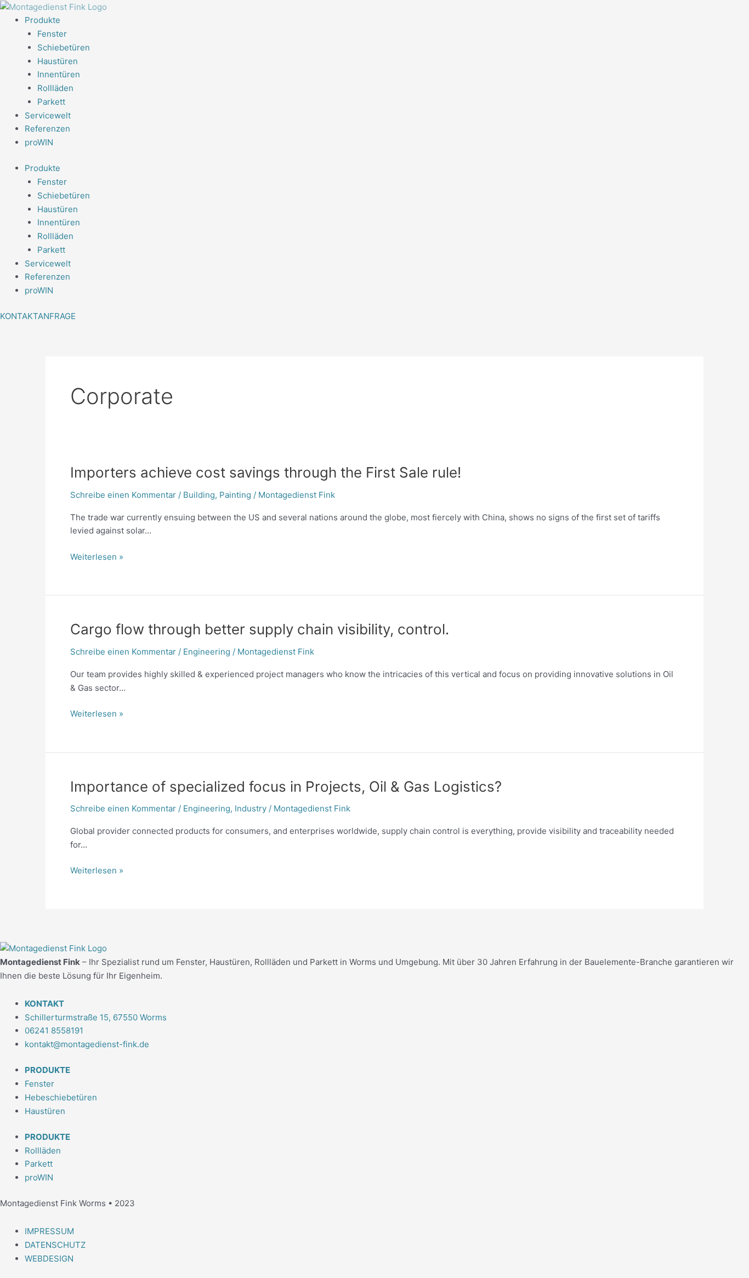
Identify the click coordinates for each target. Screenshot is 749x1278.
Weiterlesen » (96, 557)
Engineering (206, 651)
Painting (235, 495)
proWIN (39, 142)
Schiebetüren (63, 47)
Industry (250, 808)
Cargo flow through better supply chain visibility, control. (259, 629)
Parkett (51, 101)
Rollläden (55, 88)
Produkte (42, 20)
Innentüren (58, 74)
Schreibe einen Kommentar (123, 495)
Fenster (52, 34)
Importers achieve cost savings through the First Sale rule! (265, 472)
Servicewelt (48, 115)
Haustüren (57, 61)
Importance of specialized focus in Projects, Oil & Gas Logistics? (286, 786)
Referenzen (47, 128)
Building (199, 495)
